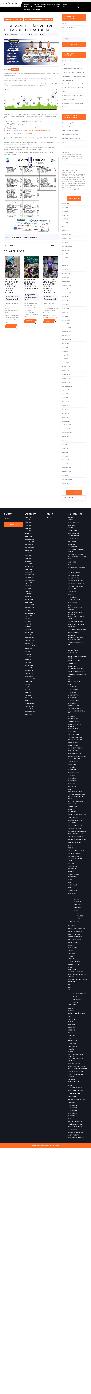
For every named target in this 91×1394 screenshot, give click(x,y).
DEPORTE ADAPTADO (74, 928)
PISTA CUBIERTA (72, 541)
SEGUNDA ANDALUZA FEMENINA (77, 756)
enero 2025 (65, 277)
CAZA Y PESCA (72, 893)
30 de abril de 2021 (11, 35)
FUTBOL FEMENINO (73, 743)
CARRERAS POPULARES (74, 533)
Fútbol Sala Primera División (70, 130)
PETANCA (70, 1022)
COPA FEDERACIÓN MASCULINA (77, 671)
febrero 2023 (66, 366)
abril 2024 (65, 312)
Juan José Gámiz (23, 35)
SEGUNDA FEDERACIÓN (74, 759)
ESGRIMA (70, 950)
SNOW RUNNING (72, 653)
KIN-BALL (70, 848)
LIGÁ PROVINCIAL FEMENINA (76, 622)
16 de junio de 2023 (12, 296)
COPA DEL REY (72, 663)
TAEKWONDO (71, 1035)
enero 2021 (65, 464)
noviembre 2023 (66, 331)
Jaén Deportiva (9, 3)
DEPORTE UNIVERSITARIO (75, 937)
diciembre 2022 (66, 374)
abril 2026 (65, 219)
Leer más (12, 326)
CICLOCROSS (77, 902)
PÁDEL (70, 1016)
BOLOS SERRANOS (73, 632)
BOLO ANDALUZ (72, 885)
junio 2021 (65, 444)
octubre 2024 (66, 289)
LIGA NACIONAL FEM (73, 575)
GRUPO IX (70, 845)
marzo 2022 (65, 409)
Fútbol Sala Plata (67, 127)
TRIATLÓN (71, 1049)
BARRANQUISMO (72, 877)
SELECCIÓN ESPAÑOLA (74, 842)
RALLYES (75, 1002)
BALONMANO (48, 7)
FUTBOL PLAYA (72, 731)
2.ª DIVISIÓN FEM (72, 781)
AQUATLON (71, 871)
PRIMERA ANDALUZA (74, 1063)
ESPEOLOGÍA (71, 953)
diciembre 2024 (66, 281)
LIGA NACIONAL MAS (73, 578)
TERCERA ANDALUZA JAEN (75, 1071)
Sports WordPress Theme (40, 1146)
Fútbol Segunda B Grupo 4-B (70, 134)
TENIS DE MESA (61, 4)
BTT (75, 896)
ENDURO (75, 996)
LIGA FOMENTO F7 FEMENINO (76, 748)
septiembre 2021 (67, 432)
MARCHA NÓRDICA (73, 650)
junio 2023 (65, 351)
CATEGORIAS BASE (73, 706)
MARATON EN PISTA (73, 536)
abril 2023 (65, 359)
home (64, 23)
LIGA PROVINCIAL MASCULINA (76, 583)
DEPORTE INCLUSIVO (74, 682)
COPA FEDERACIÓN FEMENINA (76, 669)
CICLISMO (19, 19)
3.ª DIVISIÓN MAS (72, 1116)
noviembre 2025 (66, 238)
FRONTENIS (71, 959)
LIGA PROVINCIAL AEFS (74, 828)
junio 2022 (65, 397)
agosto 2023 (65, 343)
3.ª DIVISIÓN (71, 783)
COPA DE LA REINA (73, 745)
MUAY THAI (71, 863)
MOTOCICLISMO (77, 999)
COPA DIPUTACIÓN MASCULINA (76, 567)
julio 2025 (65, 254)
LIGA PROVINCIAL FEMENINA (76, 580)
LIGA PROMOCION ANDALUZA (76, 971)
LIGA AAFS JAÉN (72, 823)
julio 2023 (65, 347)
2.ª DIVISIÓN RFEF (73, 698)
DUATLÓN (70, 945)
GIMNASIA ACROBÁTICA (74, 961)
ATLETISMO (51, 4)
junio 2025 (65, 258)
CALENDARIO (71, 635)
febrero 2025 (66, 273)
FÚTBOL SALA (35, 4)
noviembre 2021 (66, 425)
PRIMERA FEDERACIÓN (74, 753)
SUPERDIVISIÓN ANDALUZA (75, 1132)
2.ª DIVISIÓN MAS (72, 602)
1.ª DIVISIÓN (71, 767)
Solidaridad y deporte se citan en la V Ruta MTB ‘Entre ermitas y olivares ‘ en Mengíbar (73, 87)
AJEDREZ (70, 520)
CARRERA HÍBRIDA (73, 890)
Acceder (49, 517)
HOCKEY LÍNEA (72, 969)
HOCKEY (70, 967)
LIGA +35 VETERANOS (74, 734)
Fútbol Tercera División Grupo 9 (71, 138)
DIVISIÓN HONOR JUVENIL (75, 791)
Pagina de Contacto (68, 27)
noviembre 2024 (66, 285)
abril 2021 (65, 452)
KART (84, 993)
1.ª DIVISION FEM (72, 1107)
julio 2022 (65, 394)
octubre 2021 (66, 429)
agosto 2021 (65, 436)
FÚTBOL (27, 4)
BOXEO (70, 887)
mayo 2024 (65, 308)
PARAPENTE (71, 1019)
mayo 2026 (65, 215)
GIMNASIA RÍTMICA (73, 964)
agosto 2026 (65, 203)
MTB (75, 921)
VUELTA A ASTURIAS (30, 237)
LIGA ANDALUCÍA (72, 1129)
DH (77, 913)
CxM (69, 645)
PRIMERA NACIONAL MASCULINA (77, 629)
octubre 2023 (66, 335)
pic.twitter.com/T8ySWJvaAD (42, 130)
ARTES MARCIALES (73, 522)
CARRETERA (77, 899)
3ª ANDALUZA (72, 786)
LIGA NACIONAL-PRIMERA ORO (76, 554)
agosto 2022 (65, 390)
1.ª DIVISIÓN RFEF (73, 689)
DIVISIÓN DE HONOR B (74, 1094)
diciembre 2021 (66, 421)
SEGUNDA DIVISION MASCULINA (77, 839)
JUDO (69, 984)
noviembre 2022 (66, 378)
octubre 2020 (66, 475)
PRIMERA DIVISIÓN (73, 750)
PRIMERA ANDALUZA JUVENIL (76, 794)
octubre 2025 (66, 242)
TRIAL (74, 1005)
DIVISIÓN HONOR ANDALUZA (76, 1127)
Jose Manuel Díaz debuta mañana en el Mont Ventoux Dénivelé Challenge (50, 286)
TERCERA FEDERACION (74, 761)
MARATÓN (80, 916)
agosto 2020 (65, 483)
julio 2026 (65, 207)
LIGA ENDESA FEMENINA (74, 572)
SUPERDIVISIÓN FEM (73, 1135)
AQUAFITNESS (72, 868)
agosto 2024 (65, 296)
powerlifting (71, 1027)
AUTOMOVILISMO (78, 993)
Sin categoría (71, 1102)
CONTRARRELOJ (78, 904)
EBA (69, 570)
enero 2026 (65, 230)
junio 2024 (65, 304)
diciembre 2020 (66, 467)
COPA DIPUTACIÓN (73, 719)
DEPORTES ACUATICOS (74, 939)
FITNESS (70, 956)
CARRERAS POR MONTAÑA (75, 642)
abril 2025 (65, 265)
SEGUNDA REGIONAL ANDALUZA (77, 1099)
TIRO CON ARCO (72, 1041)
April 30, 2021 (28, 134)
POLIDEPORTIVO (59, 7)
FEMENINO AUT (72, 1096)
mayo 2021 (65, 448)
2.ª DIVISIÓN (71, 775)
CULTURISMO (71, 925)
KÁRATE (70, 987)
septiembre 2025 (67, 246)
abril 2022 (65, 405)
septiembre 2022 (67, 386)
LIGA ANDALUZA (72, 547)
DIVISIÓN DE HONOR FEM (75, 820)
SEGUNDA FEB (72, 589)
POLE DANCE (71, 1024)
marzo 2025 (65, 269)
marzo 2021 (65, 456)
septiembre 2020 (67, 479)
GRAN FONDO (77, 907)
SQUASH (70, 1032)
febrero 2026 (66, 227)
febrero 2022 (66, 413)
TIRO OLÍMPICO (72, 1046)
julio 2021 (65, 440)
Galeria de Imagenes (32, 9)
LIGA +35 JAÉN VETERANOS (76, 850)
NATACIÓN (71, 1011)
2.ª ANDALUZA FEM (73, 695)
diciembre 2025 (66, 234)
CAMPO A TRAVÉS (73, 530)
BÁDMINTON (28, 7)
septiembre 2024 (67, 293)
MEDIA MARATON (73, 538)
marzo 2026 (65, 223)
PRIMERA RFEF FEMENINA (75, 737)
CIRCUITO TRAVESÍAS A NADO (76, 660)
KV (68, 647)
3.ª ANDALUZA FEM (73, 700)
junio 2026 (65, 211)
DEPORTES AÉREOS (73, 942)
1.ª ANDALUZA (72, 687)
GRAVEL (76, 910)
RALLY (78, 918)
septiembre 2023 (67, 339)
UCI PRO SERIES (16, 237)
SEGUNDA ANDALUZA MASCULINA (77, 1069)
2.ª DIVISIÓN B (72, 778)
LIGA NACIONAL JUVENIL (74, 708)
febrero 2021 (66, 460)
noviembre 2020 (66, 471)
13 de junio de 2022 (50, 296)
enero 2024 (65, 324)
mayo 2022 (65, 401)
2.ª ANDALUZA (72, 692)
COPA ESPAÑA (72, 666)
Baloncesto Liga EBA (68, 123)
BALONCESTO (38, 7)
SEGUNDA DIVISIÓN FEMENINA (76, 836)
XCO (78, 921)
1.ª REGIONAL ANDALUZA (75, 1087)
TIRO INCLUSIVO (72, 1043)
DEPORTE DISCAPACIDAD (75, 931)
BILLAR (70, 879)
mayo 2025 (65, 261)
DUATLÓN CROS (72, 948)
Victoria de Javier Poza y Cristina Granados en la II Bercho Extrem (11, 286)
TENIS (69, 1038)
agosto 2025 (65, 250)
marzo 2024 (65, 316)
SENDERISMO (72, 1030)
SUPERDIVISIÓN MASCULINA (76, 1137)
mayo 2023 (65, 355)
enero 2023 (65, 370)
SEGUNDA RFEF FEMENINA (75, 740)
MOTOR (70, 1005)
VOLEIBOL (70, 1052)
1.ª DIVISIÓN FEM (72, 597)
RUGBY (43, 4)
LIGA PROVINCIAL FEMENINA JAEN (77, 831)
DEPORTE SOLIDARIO (74, 934)
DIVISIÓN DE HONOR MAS (75, 1124)
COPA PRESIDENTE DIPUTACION (77, 814)
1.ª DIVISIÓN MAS (72, 1110)
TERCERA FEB (72, 591)
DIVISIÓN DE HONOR (73, 729)
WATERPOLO (71, 1079)
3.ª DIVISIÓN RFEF (73, 703)
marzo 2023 (65, 363)
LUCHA (70, 990)
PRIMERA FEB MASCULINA (75, 586)
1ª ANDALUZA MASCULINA (75, 600)
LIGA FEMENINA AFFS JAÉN (75, 825)
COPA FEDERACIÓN (73, 721)
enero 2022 (65, 417)
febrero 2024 (66, 320)
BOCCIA (70, 882)
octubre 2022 (66, 382)
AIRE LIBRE (71, 517)
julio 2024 (65, 300)
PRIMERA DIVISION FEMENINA (76, 834)
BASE (69, 564)
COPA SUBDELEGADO (74, 817)
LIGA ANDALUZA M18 (77, 1091)
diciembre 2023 (66, 328)
